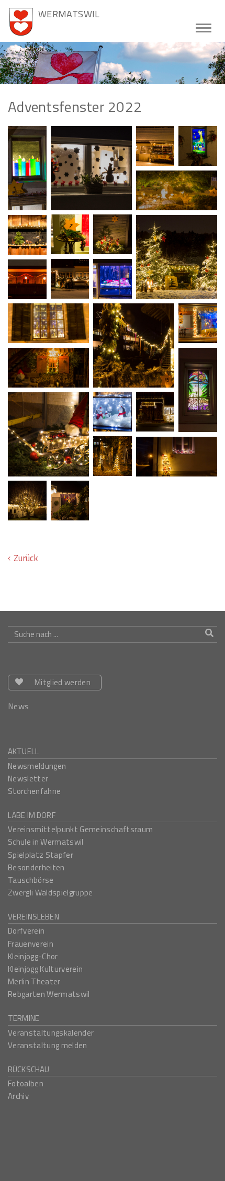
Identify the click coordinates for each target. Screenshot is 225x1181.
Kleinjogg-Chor (33, 956)
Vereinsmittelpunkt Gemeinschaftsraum (80, 829)
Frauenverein (30, 944)
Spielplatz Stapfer (40, 855)
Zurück (26, 558)
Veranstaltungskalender (51, 1033)
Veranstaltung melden (47, 1045)
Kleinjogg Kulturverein (45, 969)
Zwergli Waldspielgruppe (50, 893)
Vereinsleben (33, 917)
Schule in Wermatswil (46, 842)
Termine (23, 1018)
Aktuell (23, 751)
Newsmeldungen (37, 766)
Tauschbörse (31, 880)
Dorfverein (26, 931)
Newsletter (28, 779)
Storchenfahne (34, 791)
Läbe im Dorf (31, 815)
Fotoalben (25, 1083)
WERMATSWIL (69, 13)
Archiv (18, 1096)
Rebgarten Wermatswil (49, 994)
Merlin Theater (34, 981)
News (18, 706)
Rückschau (28, 1069)
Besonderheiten (36, 867)
